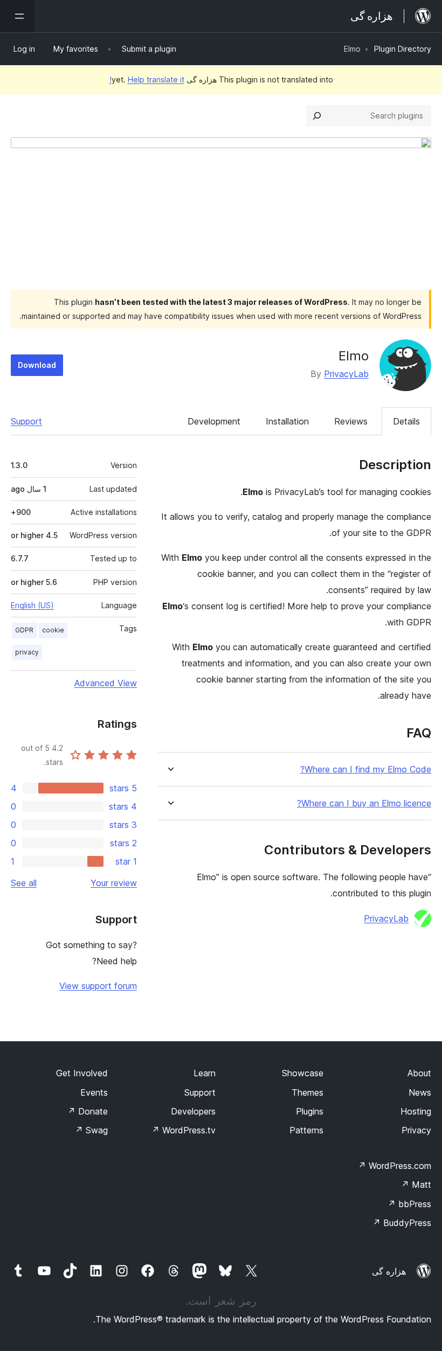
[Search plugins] (317, 116)
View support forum (98, 985)
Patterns (306, 1130)
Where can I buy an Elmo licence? (364, 803)
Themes (307, 1092)
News (420, 1092)
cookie (53, 630)
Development (214, 421)
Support (26, 421)
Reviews (351, 421)
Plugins (309, 1111)
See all (24, 883)
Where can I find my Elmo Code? (365, 769)
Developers (193, 1111)
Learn (205, 1073)
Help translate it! (146, 79)
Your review (114, 883)
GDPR (24, 630)
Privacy (416, 1130)
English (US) (32, 605)
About (419, 1073)
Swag (91, 1130)
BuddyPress (401, 1222)
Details (406, 421)
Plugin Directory (402, 48)
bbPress (409, 1204)
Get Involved (82, 1073)
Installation (287, 421)
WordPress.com (394, 1165)
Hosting (415, 1111)
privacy (27, 652)
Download (37, 365)
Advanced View (105, 683)
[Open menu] (17, 16)
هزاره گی (389, 1271)
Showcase (302, 1073)
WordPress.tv (183, 1130)
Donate (87, 1111)
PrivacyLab (346, 373)
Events (94, 1092)
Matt (416, 1184)
